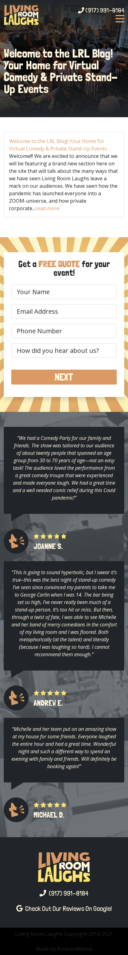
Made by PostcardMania (64, 948)
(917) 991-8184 (104, 10)
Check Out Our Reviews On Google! (67, 908)
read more (47, 208)
